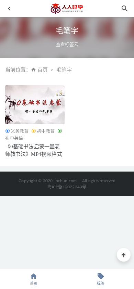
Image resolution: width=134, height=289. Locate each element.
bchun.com (66, 181)
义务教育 (20, 131)
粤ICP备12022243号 (67, 187)
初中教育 (46, 131)
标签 (100, 284)
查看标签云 (67, 44)
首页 (42, 70)
